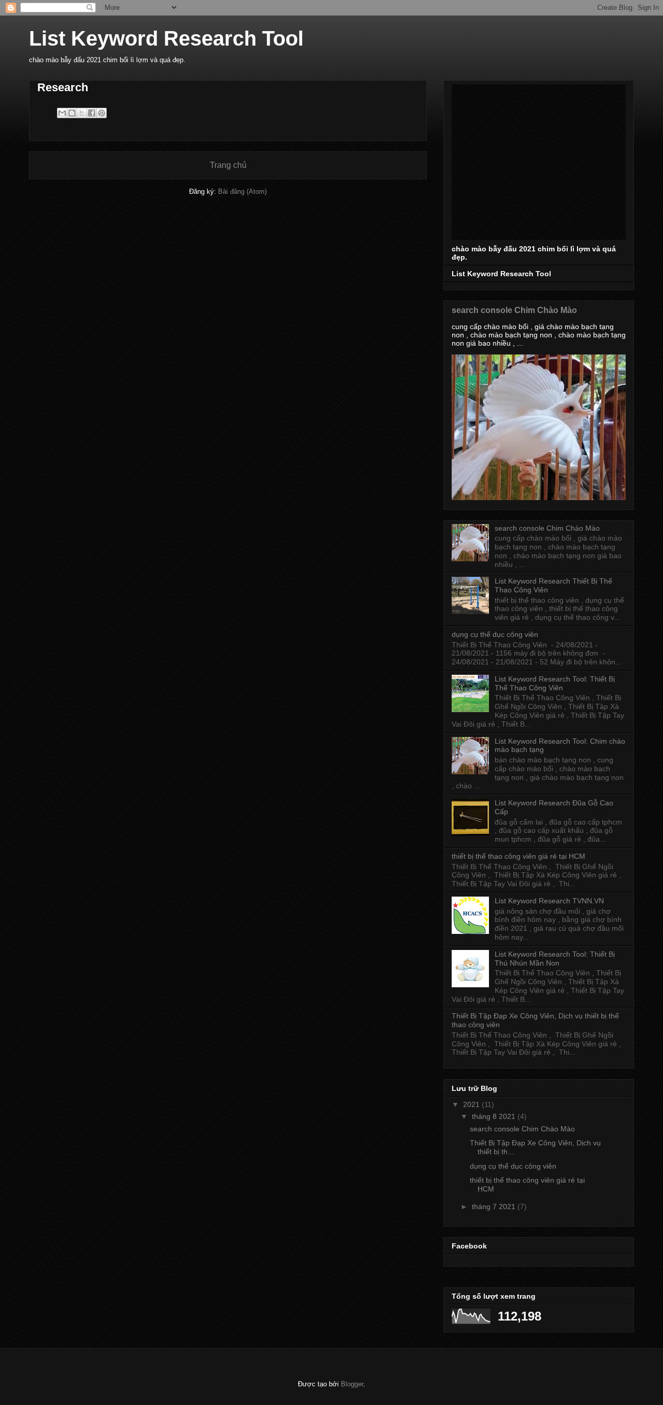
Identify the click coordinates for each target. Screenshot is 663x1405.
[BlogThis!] (72, 113)
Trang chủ (228, 165)
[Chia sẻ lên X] (82, 113)
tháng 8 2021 (494, 1116)
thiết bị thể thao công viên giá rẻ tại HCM (518, 856)
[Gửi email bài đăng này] (62, 113)
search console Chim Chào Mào (514, 310)
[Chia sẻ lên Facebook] (92, 113)
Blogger (352, 1384)
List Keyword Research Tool (166, 38)
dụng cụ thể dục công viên (495, 634)
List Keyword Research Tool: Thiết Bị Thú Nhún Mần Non (555, 958)
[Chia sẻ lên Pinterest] (101, 113)
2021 (472, 1104)
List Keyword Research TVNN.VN (549, 901)
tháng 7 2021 (494, 1206)
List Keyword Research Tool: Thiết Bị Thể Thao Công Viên (555, 683)
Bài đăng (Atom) (242, 191)
